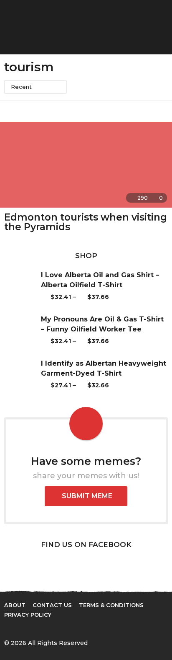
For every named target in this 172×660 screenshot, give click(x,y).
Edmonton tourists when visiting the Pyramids (85, 222)
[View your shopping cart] (133, 27)
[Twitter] (24, 627)
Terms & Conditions (111, 605)
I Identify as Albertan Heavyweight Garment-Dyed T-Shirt (103, 368)
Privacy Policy (27, 614)
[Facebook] (7, 627)
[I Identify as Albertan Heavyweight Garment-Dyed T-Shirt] (22, 374)
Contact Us (52, 605)
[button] (148, 27)
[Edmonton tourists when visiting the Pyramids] (86, 165)
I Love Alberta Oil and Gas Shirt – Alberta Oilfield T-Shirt (100, 280)
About (14, 605)
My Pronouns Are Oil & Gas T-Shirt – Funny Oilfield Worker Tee (102, 324)
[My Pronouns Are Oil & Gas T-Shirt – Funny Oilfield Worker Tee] (22, 330)
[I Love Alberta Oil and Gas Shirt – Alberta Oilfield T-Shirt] (22, 286)
